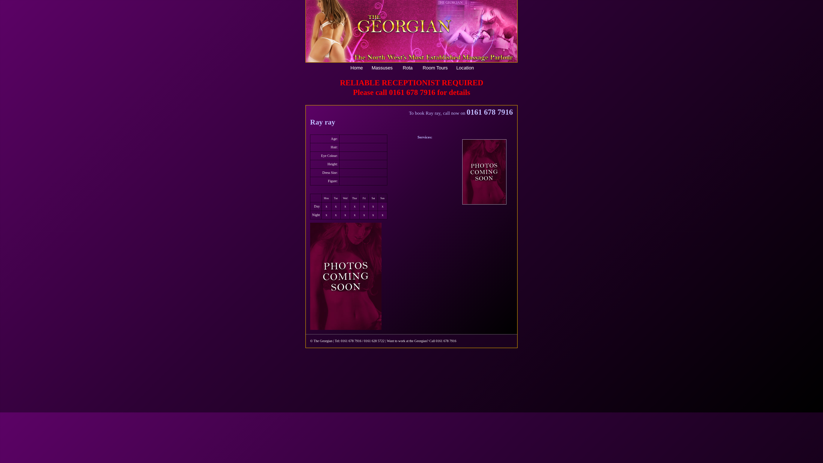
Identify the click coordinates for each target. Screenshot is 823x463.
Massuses (382, 68)
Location (465, 68)
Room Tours (435, 68)
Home (356, 68)
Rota (408, 68)
